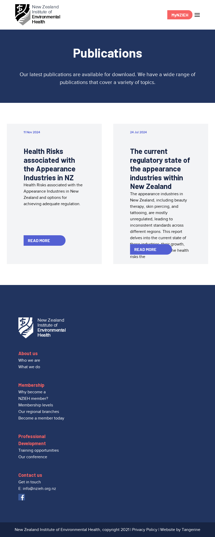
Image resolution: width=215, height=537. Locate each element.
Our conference (32, 457)
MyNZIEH (179, 14)
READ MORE (39, 240)
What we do (29, 367)
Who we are (29, 360)
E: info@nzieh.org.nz (37, 488)
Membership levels (35, 405)
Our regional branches (38, 411)
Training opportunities (38, 450)
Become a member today (41, 418)
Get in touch (29, 482)
